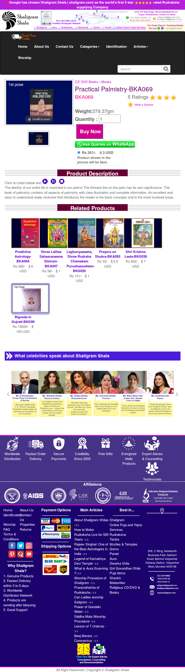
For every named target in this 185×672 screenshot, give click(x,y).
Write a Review (144, 104)
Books (106, 81)
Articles (140, 46)
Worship (24, 57)
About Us (41, 46)
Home (22, 46)
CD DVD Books (86, 81)
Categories (88, 46)
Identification (116, 46)
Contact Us (64, 46)
